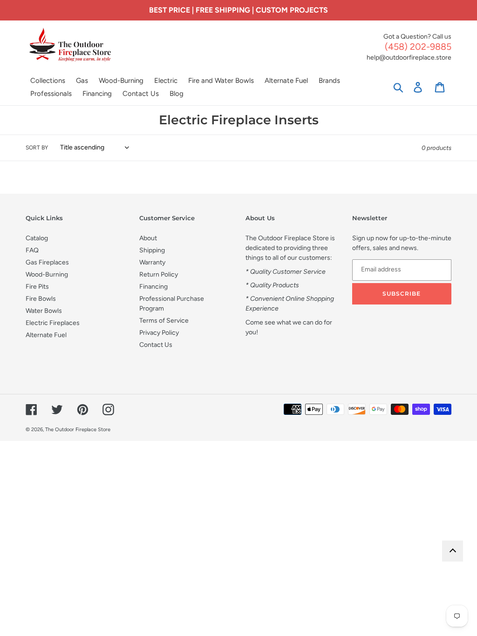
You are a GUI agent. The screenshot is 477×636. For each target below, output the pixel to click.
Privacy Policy (159, 333)
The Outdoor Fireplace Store (77, 429)
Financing (153, 287)
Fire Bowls (41, 299)
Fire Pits (37, 287)
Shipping (152, 250)
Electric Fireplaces (53, 323)
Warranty (152, 262)
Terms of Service (164, 321)
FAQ (32, 250)
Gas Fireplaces (47, 262)
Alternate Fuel (46, 335)
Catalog (37, 238)
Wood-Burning (47, 274)
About (148, 238)
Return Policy (158, 274)
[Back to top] (452, 551)
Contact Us (155, 345)
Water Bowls (44, 311)
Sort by (37, 147)
